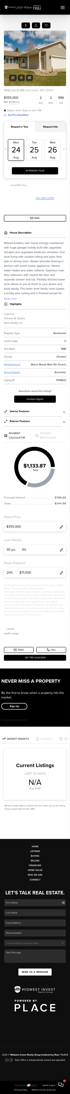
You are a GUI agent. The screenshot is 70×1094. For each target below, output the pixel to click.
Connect (35, 879)
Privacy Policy (20, 1090)
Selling (35, 860)
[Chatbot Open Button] (61, 1085)
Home (35, 846)
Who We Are (35, 875)
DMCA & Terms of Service (44, 1090)
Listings (35, 851)
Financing (35, 865)
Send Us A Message (35, 972)
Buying (35, 856)
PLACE (64, 1054)
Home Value (35, 870)
